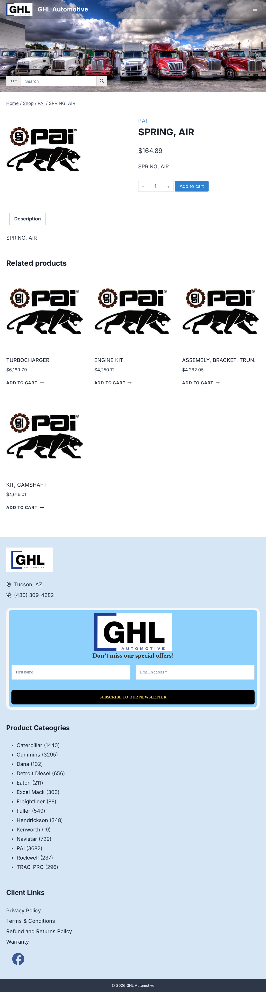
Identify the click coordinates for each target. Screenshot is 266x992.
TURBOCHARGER (27, 360)
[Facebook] (18, 959)
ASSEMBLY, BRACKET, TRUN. (219, 360)
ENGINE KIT (108, 360)
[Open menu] (255, 9)
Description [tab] (27, 218)
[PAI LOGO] (44, 149)
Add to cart (191, 186)
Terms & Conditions (30, 921)
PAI (143, 121)
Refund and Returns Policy (39, 931)
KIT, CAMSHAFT (26, 485)
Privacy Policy (23, 910)
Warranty (17, 942)
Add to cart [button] (22, 382)
